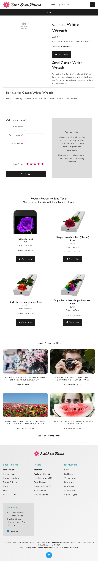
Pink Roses (69, 482)
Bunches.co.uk (40, 490)
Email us (14, 531)
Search (52, 4)
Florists (6, 486)
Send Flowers (9, 469)
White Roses (70, 490)
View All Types (70, 494)
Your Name (17, 126)
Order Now (62, 54)
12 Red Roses (70, 478)
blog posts (55, 435)
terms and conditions (47, 547)
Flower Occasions (11, 478)
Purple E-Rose (25, 238)
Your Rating (18, 164)
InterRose (28, 245)
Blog (5, 490)
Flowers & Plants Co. (83, 41)
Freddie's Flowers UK (43, 478)
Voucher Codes (9, 494)
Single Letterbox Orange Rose (25, 301)
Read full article (24, 384)
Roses (66, 469)
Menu (49, 12)
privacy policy (31, 547)
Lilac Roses (69, 486)
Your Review (17, 143)
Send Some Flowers (54, 542)
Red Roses (68, 474)
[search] (92, 4)
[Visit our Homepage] (49, 453)
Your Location (16, 135)
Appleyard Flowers (42, 474)
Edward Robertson (71, 547)
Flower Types (9, 474)
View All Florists (41, 494)
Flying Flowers (40, 482)
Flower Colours (10, 482)
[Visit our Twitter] (49, 555)
